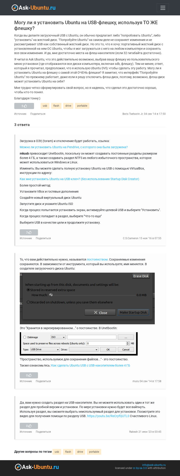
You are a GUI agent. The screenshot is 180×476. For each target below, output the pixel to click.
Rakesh (133, 431)
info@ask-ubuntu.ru (154, 465)
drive (68, 105)
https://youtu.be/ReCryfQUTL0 (108, 416)
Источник (20, 113)
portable (82, 105)
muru (136, 381)
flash (56, 105)
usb (45, 105)
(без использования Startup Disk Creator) (110, 179)
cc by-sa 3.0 (140, 468)
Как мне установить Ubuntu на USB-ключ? (50, 179)
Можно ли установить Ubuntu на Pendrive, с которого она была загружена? (74, 147)
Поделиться (37, 113)
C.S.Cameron (131, 238)
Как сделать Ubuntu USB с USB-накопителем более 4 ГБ (90, 365)
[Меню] (163, 7)
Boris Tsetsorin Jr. (132, 113)
